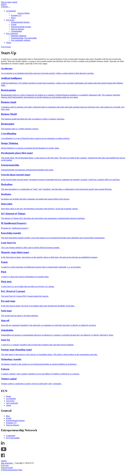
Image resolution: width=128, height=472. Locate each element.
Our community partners (20, 40)
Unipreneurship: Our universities (24, 38)
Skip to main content (9, 2)
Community (10, 435)
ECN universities (13, 438)
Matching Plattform (18, 36)
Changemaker (16, 31)
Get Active (10, 20)
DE (2, 4)
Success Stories (24, 13)
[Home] (4, 7)
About (8, 42)
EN (5, 4)
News (13, 18)
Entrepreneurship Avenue (21, 27)
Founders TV (16, 15)
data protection (8, 463)
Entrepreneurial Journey (20, 22)
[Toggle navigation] (9, 7)
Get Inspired (11, 11)
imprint (4, 461)
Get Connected (12, 33)
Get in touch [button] (6, 47)
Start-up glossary (17, 29)
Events (13, 24)
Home (8, 396)
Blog (8, 416)
